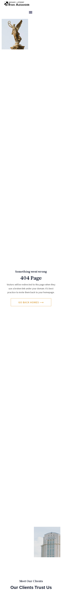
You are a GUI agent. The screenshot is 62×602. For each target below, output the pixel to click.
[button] (30, 12)
